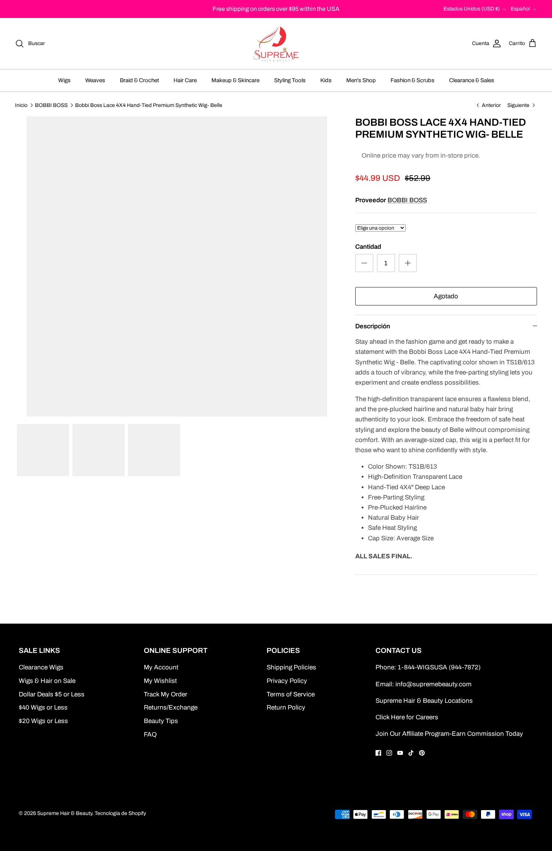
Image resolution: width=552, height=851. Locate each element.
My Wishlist (160, 680)
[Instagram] (389, 753)
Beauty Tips (161, 721)
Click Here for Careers (407, 717)
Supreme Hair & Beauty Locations (424, 700)
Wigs (64, 80)
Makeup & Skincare (235, 80)
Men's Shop (361, 80)
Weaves (95, 80)
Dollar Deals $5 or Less (51, 694)
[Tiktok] (411, 753)
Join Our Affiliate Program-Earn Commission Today (449, 733)
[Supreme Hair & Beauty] (276, 44)
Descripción (372, 326)
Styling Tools (290, 80)
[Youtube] (400, 753)
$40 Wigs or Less (43, 707)
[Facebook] (378, 753)
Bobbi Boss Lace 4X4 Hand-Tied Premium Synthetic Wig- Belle (148, 105)
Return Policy (286, 707)
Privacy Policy (287, 680)
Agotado (446, 296)
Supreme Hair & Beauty (64, 813)
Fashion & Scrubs (412, 80)
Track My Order (165, 694)
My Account (161, 667)
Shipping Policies (291, 667)
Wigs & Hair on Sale (47, 680)
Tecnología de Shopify (120, 813)
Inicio (21, 105)
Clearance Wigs (41, 667)
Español (520, 9)
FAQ (150, 734)
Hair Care (185, 80)
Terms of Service (291, 694)
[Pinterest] (422, 753)
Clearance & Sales (471, 80)
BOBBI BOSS (51, 105)
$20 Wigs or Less (43, 721)
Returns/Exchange (171, 707)
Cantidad (368, 246)
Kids (326, 80)
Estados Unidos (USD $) (471, 9)
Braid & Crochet (139, 80)
